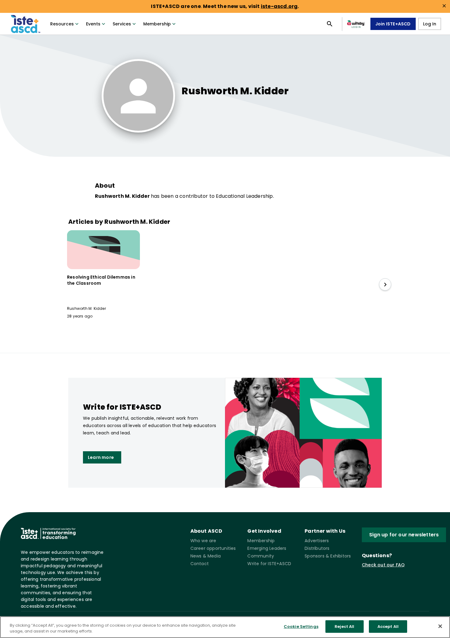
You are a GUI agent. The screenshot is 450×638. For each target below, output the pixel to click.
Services (122, 24)
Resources (62, 24)
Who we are (203, 541)
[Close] (440, 626)
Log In (429, 24)
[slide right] (385, 284)
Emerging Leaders (266, 548)
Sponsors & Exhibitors (328, 556)
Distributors (317, 548)
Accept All (388, 626)
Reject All (344, 626)
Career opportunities (213, 548)
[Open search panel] (329, 24)
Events (93, 24)
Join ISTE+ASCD (393, 24)
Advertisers (317, 541)
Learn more (101, 457)
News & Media (205, 556)
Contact (199, 564)
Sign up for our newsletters (404, 534)
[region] (225, 627)
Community (260, 556)
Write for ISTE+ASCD (269, 564)
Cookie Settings (301, 626)
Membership (157, 24)
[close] (444, 6)
